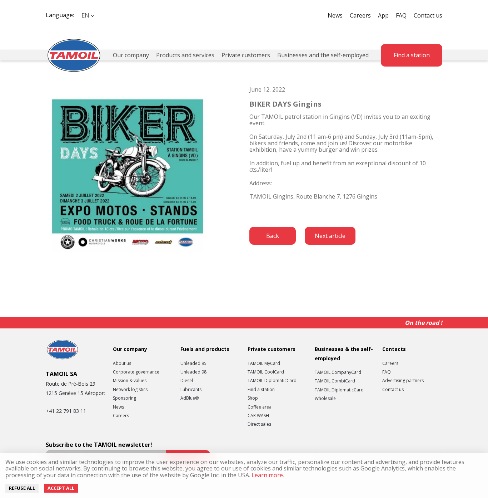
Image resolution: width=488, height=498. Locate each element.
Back (272, 236)
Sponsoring (124, 398)
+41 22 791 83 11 (66, 410)
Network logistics (130, 389)
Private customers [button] (245, 55)
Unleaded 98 (193, 372)
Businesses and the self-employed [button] (323, 55)
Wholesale (325, 398)
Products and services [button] (185, 55)
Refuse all (22, 488)
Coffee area (260, 407)
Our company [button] (131, 55)
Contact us (428, 15)
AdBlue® (189, 398)
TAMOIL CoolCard (266, 372)
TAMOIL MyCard (264, 363)
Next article (330, 236)
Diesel (186, 380)
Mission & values (129, 380)
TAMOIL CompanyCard (338, 372)
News (335, 15)
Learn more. (267, 475)
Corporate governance (136, 372)
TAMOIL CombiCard (335, 381)
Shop (253, 398)
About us (122, 363)
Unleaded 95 (193, 363)
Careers (360, 15)
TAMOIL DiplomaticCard (272, 380)
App (383, 15)
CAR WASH (258, 415)
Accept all (61, 488)
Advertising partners (403, 380)
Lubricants (190, 389)
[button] (87, 15)
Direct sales (259, 424)
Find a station (412, 55)
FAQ (401, 15)
